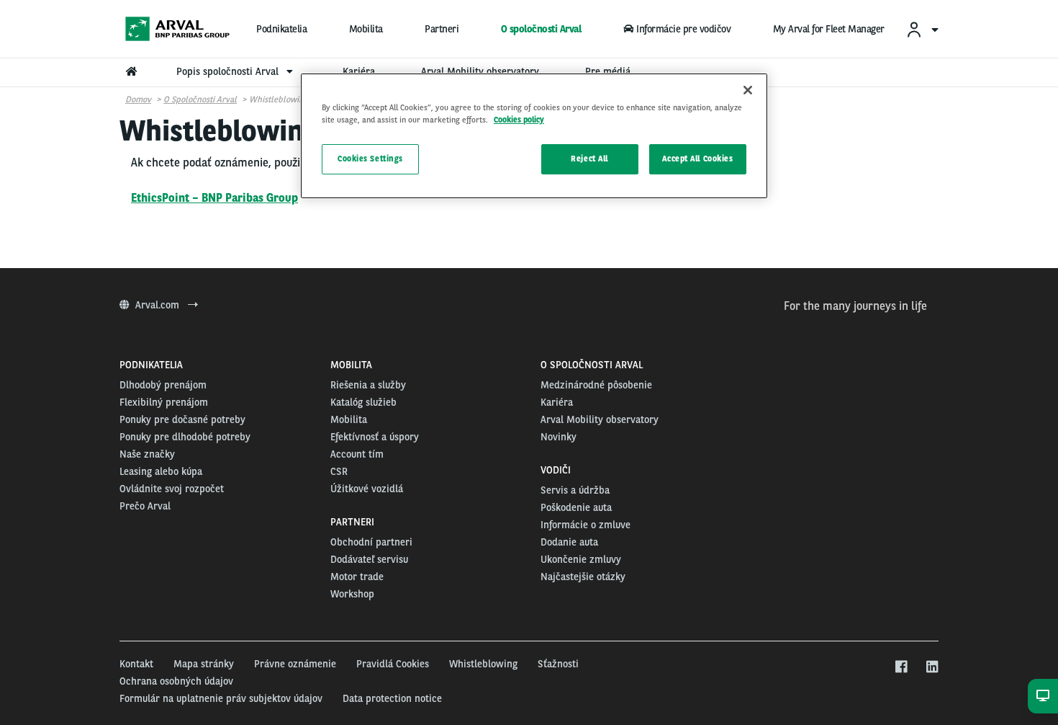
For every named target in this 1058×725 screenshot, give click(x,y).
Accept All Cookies (697, 159)
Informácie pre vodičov (683, 29)
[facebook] (901, 667)
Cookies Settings (370, 159)
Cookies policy (519, 120)
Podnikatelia (281, 29)
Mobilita (366, 29)
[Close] (748, 90)
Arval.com (159, 305)
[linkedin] (932, 667)
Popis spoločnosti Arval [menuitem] (228, 71)
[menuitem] (922, 29)
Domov (138, 99)
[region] (534, 136)
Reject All (589, 159)
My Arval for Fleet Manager (829, 29)
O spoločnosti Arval (541, 29)
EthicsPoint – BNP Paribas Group (214, 198)
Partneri (441, 29)
